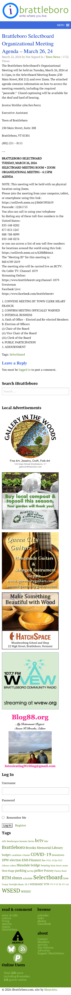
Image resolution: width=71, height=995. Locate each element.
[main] (35, 203)
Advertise (43, 950)
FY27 (60, 860)
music (65, 865)
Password (8, 800)
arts (4, 841)
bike (46, 841)
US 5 (27, 884)
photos (41, 921)
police (38, 870)
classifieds (44, 923)
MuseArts (50, 989)
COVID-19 (41, 854)
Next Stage (8, 870)
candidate (17, 855)
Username (9, 783)
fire (44, 860)
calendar (43, 915)
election (15, 860)
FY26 (54, 860)
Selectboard (17, 354)
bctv (39, 840)
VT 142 (65, 884)
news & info (10, 915)
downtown (58, 855)
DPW (5, 860)
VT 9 (52, 884)
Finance (35, 860)
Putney (49, 871)
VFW (46, 884)
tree (66, 878)
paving (30, 871)
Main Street (56, 865)
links (40, 918)
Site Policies (45, 947)
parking (20, 870)
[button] (60, 25)
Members (43, 941)
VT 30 (58, 884)
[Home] (36, 10)
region (6, 926)
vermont (36, 884)
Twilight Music (16, 884)
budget (6, 855)
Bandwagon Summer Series (20, 841)
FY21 (48, 860)
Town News (53, 57)
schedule (28, 878)
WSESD (11, 890)
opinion (7, 923)
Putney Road (60, 871)
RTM (6, 878)
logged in (25, 370)
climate (26, 855)
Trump (5, 884)
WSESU (26, 892)
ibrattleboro (9, 929)
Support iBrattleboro (50, 953)
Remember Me (16, 818)
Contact (42, 939)
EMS (25, 860)
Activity (42, 944)
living (5, 921)
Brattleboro (13, 847)
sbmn (17, 877)
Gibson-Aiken (9, 865)
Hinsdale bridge (28, 865)
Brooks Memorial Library (44, 847)
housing (45, 865)
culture (6, 918)
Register (20, 825)
